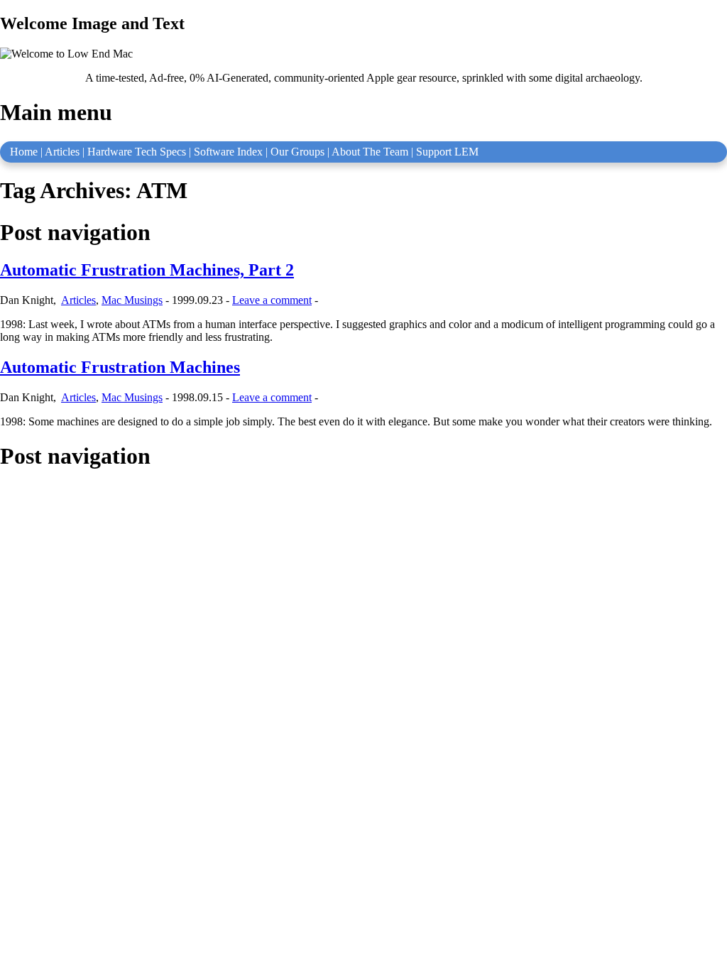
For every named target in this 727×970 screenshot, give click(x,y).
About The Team (370, 152)
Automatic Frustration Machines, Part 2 (147, 270)
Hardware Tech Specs (136, 152)
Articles (62, 152)
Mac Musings (132, 300)
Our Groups (297, 152)
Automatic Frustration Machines (120, 367)
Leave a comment (272, 300)
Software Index (228, 152)
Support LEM (447, 152)
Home (24, 152)
